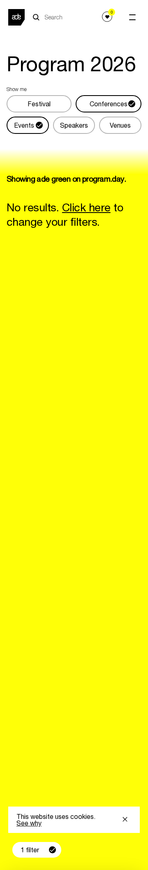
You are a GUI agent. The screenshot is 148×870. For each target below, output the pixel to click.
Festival (39, 104)
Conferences (108, 104)
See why (29, 823)
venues (120, 125)
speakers (74, 125)
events (24, 125)
